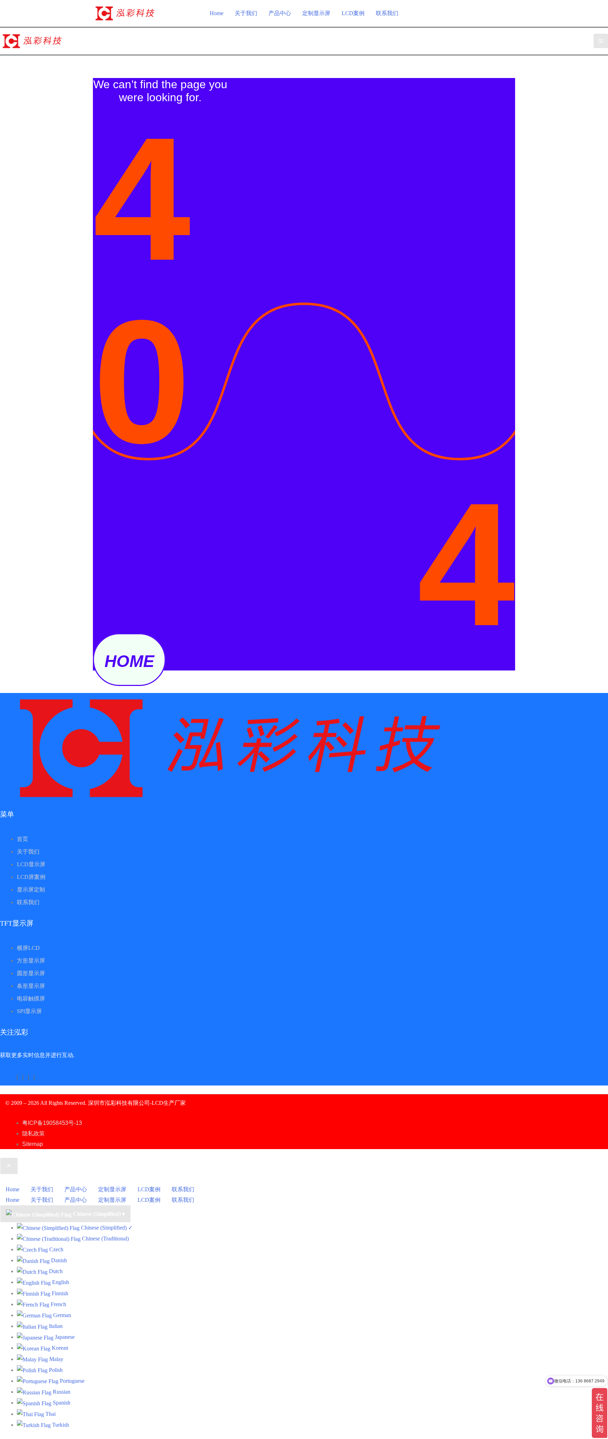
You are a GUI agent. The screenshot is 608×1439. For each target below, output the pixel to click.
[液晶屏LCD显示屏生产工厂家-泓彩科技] (125, 13)
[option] (312, 1228)
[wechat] (17, 1077)
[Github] (28, 1077)
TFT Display (201, 1103)
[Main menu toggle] (601, 41)
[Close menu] (9, 1166)
